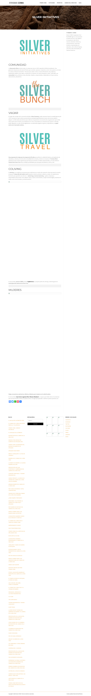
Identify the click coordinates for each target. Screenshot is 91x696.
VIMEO (66, 432)
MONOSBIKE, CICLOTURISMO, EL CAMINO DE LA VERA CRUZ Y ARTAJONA (16, 502)
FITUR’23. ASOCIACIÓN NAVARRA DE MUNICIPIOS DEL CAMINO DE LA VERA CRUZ (17, 574)
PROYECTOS (59, 2)
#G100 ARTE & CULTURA (14, 535)
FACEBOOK (67, 422)
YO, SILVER (11, 596)
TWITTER (67, 424)
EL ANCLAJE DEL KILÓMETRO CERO (16, 420)
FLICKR (66, 430)
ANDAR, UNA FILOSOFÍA (14, 564)
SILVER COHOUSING (13, 633)
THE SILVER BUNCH (13, 599)
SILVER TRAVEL (12, 607)
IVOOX (66, 436)
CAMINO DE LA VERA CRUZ (71, 2)
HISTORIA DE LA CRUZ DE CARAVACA (17, 671)
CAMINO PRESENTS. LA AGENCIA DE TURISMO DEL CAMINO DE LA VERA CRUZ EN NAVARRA (16, 479)
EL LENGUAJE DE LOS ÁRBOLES (15, 432)
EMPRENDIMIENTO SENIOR (15, 525)
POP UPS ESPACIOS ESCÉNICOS (15, 555)
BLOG (80, 2)
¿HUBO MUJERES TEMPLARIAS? (15, 498)
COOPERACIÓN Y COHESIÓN (15, 648)
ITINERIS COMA (43, 2)
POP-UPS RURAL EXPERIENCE (15, 636)
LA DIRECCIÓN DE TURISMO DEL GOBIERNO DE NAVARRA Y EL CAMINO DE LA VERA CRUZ (17, 611)
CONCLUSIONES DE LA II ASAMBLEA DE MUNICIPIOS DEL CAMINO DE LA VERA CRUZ (16, 624)
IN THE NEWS (52, 2)
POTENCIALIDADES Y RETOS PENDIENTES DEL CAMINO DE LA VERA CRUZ (17, 551)
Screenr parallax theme (71, 693)
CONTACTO (67, 419)
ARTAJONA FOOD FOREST (14, 450)
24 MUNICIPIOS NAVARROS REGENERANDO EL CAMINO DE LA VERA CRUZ (16, 540)
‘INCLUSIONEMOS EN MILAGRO (15, 657)
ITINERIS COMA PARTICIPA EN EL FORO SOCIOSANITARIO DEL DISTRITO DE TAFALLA (17, 684)
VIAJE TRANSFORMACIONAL (15, 528)
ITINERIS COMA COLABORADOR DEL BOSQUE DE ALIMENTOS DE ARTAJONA (16, 446)
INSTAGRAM (68, 426)
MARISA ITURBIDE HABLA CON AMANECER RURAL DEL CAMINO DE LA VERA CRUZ (16, 560)
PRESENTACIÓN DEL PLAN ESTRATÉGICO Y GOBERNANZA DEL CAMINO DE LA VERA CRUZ (16, 469)
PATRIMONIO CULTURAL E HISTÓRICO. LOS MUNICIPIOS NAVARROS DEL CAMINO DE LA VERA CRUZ (17, 662)
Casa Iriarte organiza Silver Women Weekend (27, 396)
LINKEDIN (67, 434)
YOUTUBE (67, 428)
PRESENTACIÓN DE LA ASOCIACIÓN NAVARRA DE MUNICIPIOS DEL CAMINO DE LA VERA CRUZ (16, 618)
